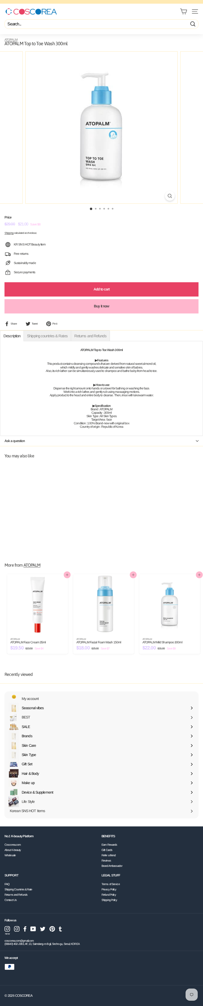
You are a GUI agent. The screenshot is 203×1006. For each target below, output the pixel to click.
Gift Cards (107, 850)
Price (8, 217)
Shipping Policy (109, 900)
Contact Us (10, 900)
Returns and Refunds (15, 894)
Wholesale (10, 855)
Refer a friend (109, 855)
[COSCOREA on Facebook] (25, 929)
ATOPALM (10, 40)
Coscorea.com (12, 844)
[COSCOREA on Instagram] (17, 929)
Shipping (8, 232)
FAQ (7, 884)
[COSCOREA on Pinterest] (52, 929)
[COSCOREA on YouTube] (33, 929)
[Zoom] (170, 196)
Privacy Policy (109, 889)
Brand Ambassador (112, 865)
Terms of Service (111, 884)
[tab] (12, 335)
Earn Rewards (109, 844)
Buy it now (101, 306)
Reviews (106, 860)
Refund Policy (109, 894)
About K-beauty (12, 850)
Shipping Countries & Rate (18, 889)
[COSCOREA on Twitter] (42, 929)
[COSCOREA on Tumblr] (60, 929)
